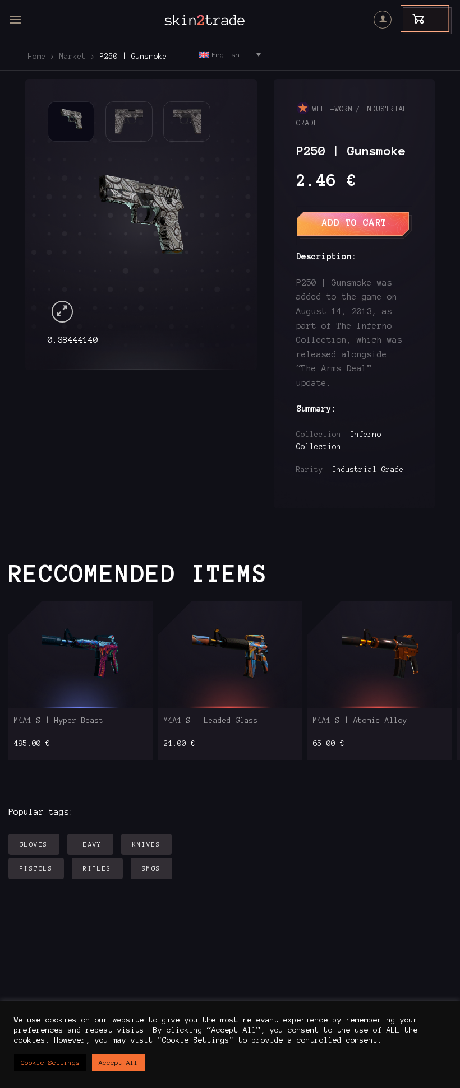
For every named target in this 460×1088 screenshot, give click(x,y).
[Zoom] (62, 312)
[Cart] (413, 18)
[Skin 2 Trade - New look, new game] (230, 19)
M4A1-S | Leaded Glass (211, 721)
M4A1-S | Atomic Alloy (360, 721)
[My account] (383, 20)
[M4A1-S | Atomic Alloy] (379, 655)
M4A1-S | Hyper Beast (59, 721)
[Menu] (15, 19)
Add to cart (354, 222)
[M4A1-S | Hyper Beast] (80, 655)
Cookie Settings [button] (50, 1062)
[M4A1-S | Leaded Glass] (229, 655)
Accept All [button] (118, 1062)
